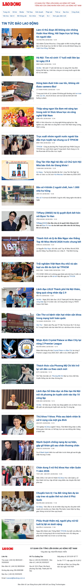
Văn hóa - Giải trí (9, 16)
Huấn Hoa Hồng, (42, 48)
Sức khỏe (32, 16)
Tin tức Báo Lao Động (20, 23)
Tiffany (39, 223)
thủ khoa (47, 427)
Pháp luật (49, 12)
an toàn (78, 93)
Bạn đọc (66, 12)
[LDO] (18, 38)
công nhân (40, 302)
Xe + (48, 16)
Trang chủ (6, 12)
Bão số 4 (39, 198)
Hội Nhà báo (58, 174)
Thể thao (29, 12)
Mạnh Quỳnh (44, 452)
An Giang (39, 172)
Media (21, 12)
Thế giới (41, 16)
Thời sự (57, 12)
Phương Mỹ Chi (57, 376)
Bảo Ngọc (47, 249)
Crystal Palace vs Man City (62, 350)
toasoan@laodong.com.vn (15, 578)
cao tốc (42, 96)
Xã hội (14, 12)
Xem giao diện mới (59, 16)
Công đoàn (75, 12)
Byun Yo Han (46, 225)
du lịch (55, 276)
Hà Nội (38, 68)
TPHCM (39, 147)
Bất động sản (22, 16)
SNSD (45, 223)
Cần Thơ (39, 325)
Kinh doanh (39, 12)
